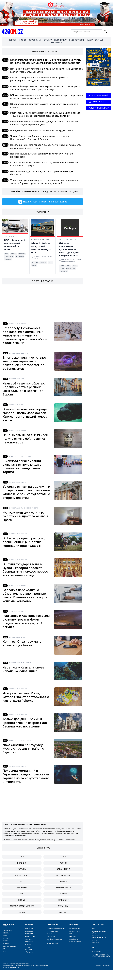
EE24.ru (71, 934)
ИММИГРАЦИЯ (60, 40)
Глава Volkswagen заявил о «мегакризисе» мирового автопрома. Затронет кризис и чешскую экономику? (45, 88)
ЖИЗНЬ (23, 324)
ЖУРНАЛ (99, 40)
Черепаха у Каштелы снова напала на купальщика (23, 669)
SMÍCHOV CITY (29, 931)
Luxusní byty (51, 936)
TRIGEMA (5, 933)
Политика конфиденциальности (99, 936)
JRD (4, 949)
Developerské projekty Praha (56, 929)
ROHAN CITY (29, 929)
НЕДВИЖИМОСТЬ (76, 40)
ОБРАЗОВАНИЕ (34, 40)
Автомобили (21, 875)
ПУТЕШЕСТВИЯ (26, 456)
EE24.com (72, 936)
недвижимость (63, 887)
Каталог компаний (98, 95)
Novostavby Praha (52, 931)
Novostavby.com (74, 929)
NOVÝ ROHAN (29, 939)
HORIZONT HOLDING (9, 946)
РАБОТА (90, 40)
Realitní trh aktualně (53, 934)
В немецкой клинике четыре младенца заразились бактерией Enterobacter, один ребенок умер (44, 123)
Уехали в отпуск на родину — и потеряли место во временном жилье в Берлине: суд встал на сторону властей (44, 182)
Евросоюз (22, 887)
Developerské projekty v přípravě (54, 940)
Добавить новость (98, 102)
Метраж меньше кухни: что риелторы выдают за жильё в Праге (25, 516)
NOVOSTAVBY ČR (52, 924)
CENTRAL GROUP (8, 930)
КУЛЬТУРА (48, 40)
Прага (63, 857)
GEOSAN (5, 941)
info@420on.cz (96, 951)
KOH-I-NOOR (29, 942)
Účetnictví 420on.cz (75, 942)
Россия (63, 863)
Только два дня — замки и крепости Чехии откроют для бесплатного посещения (25, 722)
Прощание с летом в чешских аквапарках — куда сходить (41, 130)
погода (63, 894)
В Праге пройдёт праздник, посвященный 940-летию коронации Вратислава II (24, 541)
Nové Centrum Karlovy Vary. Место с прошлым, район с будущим (23, 748)
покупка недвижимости (22, 906)
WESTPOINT (28, 950)
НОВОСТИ (12, 40)
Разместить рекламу (99, 108)
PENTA (5, 936)
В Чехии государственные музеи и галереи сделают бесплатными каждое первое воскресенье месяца (25, 569)
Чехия (21, 857)
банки (22, 912)
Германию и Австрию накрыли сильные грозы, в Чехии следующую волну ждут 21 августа (26, 621)
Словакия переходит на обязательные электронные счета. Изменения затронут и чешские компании (25, 595)
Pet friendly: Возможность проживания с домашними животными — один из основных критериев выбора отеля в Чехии (45, 114)
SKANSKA (5, 938)
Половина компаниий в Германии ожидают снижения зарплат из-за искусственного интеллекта (26, 776)
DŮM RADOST (29, 952)
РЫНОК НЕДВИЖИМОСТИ (29, 508)
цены (21, 894)
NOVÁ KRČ (28, 944)
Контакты (95, 940)
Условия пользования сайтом (99, 932)
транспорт (63, 900)
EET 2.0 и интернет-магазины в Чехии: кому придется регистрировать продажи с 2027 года (39, 79)
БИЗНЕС (22, 40)
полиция (21, 863)
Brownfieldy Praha (52, 943)
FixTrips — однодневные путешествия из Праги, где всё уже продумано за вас (69, 249)
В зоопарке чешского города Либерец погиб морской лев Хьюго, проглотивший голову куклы (25, 414)
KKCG (4, 951)
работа (63, 881)
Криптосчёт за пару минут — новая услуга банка (25, 643)
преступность (63, 875)
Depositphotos (73, 939)
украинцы (63, 906)
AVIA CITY (28, 947)
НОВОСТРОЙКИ (26, 740)
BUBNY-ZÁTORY (30, 936)
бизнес (21, 900)
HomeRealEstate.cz (75, 931)
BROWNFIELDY (29, 924)
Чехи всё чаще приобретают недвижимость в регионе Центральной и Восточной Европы (40, 138)
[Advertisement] (42, 303)
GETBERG (6, 943)
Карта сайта (95, 943)
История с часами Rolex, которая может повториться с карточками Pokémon (26, 696)
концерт (63, 912)
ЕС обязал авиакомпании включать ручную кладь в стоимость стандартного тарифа (22, 466)
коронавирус (63, 869)
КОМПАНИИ (56, 42)
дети (21, 881)
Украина (22, 869)
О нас (93, 929)
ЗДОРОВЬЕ (24, 353)
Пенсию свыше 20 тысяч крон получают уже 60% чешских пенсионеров (25, 438)
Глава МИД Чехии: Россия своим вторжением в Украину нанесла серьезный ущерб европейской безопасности (45, 61)
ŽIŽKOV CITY (29, 934)
